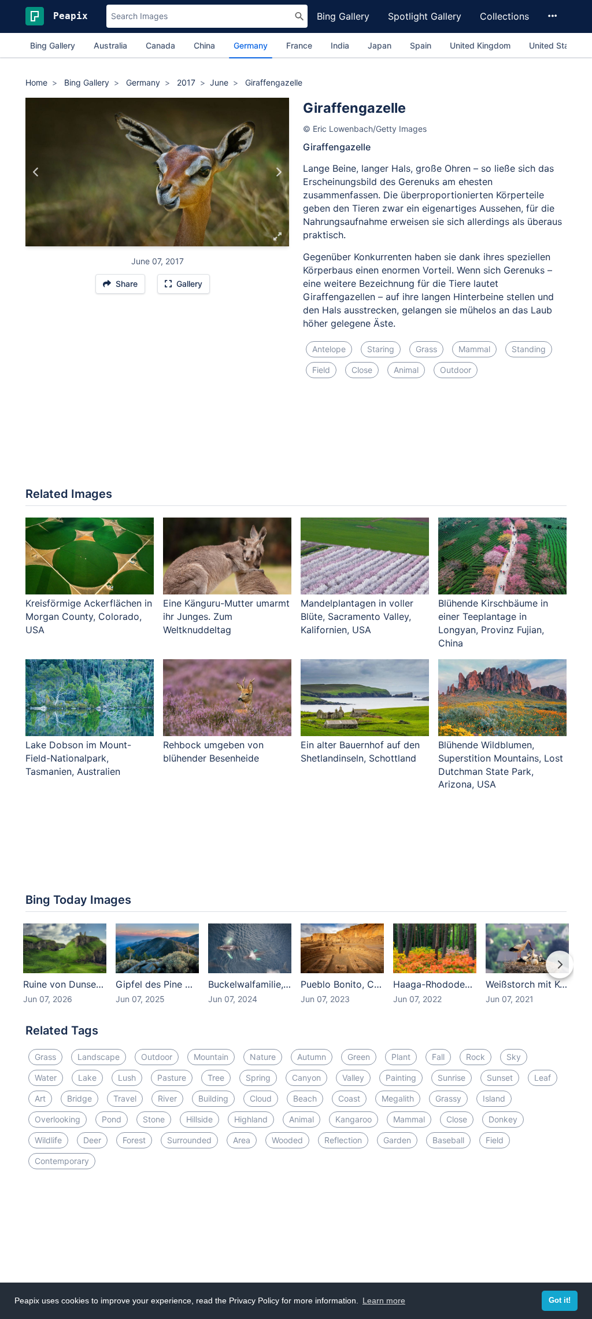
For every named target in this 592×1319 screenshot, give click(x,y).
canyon (306, 1077)
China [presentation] (204, 45)
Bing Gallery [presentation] (52, 45)
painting (401, 1077)
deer (92, 1140)
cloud (261, 1098)
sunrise (451, 1077)
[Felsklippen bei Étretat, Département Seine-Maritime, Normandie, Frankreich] (36, 172)
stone (154, 1119)
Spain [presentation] (420, 45)
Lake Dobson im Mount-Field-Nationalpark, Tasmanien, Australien (78, 758)
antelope (329, 349)
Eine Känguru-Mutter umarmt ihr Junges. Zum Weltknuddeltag (226, 616)
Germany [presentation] (251, 45)
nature (263, 1057)
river (167, 1098)
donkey (503, 1119)
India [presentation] (340, 45)
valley (353, 1077)
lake (87, 1077)
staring (380, 349)
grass (426, 349)
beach (305, 1098)
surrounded (189, 1140)
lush (127, 1077)
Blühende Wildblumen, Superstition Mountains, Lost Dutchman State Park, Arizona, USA (500, 764)
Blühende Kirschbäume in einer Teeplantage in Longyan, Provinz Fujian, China (493, 623)
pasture (171, 1077)
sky (513, 1057)
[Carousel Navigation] (296, 972)
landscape (98, 1057)
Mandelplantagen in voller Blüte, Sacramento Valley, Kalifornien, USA (357, 616)
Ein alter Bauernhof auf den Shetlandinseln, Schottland (360, 751)
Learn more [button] (383, 1300)
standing (529, 349)
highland (251, 1119)
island (494, 1098)
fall (438, 1057)
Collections (504, 16)
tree (216, 1077)
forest (134, 1140)
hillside (199, 1119)
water (46, 1077)
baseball (448, 1140)
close (362, 370)
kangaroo (353, 1119)
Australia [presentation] (110, 45)
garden (397, 1140)
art (40, 1098)
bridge (79, 1098)
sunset (500, 1077)
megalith (398, 1098)
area (241, 1140)
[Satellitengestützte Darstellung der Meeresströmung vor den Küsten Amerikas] (278, 172)
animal (406, 370)
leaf (542, 1077)
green (358, 1057)
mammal (474, 349)
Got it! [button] (560, 1300)
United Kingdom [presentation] (480, 45)
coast (349, 1098)
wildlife (48, 1140)
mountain (211, 1057)
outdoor (455, 370)
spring (258, 1077)
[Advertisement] (296, 439)
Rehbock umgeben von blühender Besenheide (213, 751)
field (321, 370)
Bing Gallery (343, 16)
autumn (311, 1057)
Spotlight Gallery (424, 16)
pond (111, 1119)
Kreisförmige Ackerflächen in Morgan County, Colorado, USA (88, 616)
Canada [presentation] (160, 45)
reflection (343, 1140)
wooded (287, 1140)
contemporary (62, 1161)
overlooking (57, 1119)
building (213, 1098)
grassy (448, 1098)
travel (124, 1098)
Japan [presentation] (379, 45)
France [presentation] (299, 45)
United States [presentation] (555, 45)
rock (475, 1057)
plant (400, 1057)
